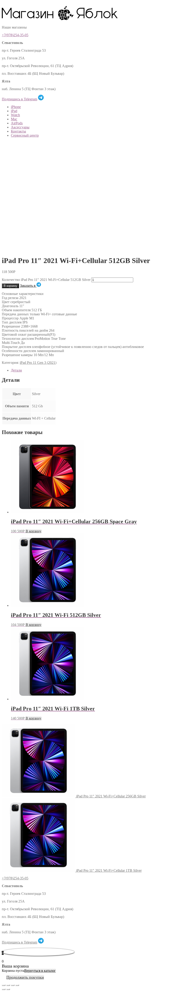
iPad (14, 111)
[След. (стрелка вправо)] (8, 989)
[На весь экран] (12, 985)
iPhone (16, 107)
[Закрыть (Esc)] (3, 985)
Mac (14, 119)
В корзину (10, 285)
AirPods (17, 123)
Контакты (18, 131)
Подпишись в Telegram (19, 99)
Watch (15, 115)
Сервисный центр (25, 135)
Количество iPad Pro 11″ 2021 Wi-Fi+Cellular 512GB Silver (46, 280)
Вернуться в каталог (40, 971)
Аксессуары (20, 127)
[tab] (91, 370)
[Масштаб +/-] (17, 985)
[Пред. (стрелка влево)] (3, 989)
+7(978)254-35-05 (15, 35)
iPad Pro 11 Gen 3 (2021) (38, 362)
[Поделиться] (8, 985)
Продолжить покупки (25, 977)
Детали (16, 370)
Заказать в (28, 285)
